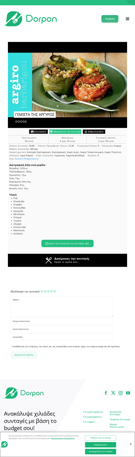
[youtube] (128, 393)
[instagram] (121, 393)
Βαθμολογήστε (95, 131)
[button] (16, 121)
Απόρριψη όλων (100, 445)
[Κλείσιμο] (131, 444)
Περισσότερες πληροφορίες (62, 438)
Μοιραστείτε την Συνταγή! (67, 131)
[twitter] (113, 393)
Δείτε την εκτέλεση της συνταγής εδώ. (69, 243)
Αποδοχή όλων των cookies (100, 451)
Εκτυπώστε (40, 131)
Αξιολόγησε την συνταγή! (25, 291)
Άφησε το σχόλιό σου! (66, 262)
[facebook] (106, 393)
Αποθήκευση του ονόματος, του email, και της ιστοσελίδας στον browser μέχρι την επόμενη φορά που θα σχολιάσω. (66, 346)
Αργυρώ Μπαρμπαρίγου (27, 158)
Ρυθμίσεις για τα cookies (100, 438)
